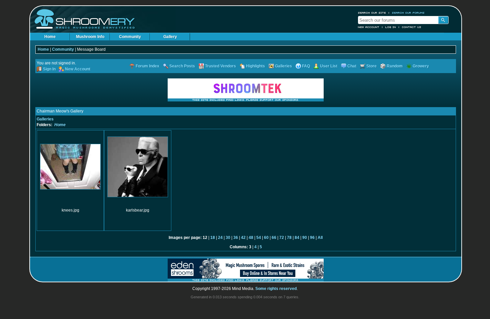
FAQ (306, 66)
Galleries (283, 66)
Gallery (170, 36)
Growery (421, 66)
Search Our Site (372, 13)
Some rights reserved (276, 288)
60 (266, 237)
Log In (390, 27)
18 (212, 237)
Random (395, 66)
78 (289, 237)
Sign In (49, 69)
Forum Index (147, 66)
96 (312, 237)
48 (251, 237)
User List (328, 66)
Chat (351, 66)
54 (258, 237)
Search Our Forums (408, 13)
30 (228, 237)
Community (130, 36)
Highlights (255, 66)
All (320, 237)
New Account (368, 27)
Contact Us (411, 27)
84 (297, 237)
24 (220, 237)
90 (304, 237)
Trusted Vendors (220, 66)
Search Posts (182, 66)
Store (371, 66)
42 (243, 237)
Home (50, 36)
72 (281, 237)
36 (235, 237)
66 (274, 237)
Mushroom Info (90, 36)
